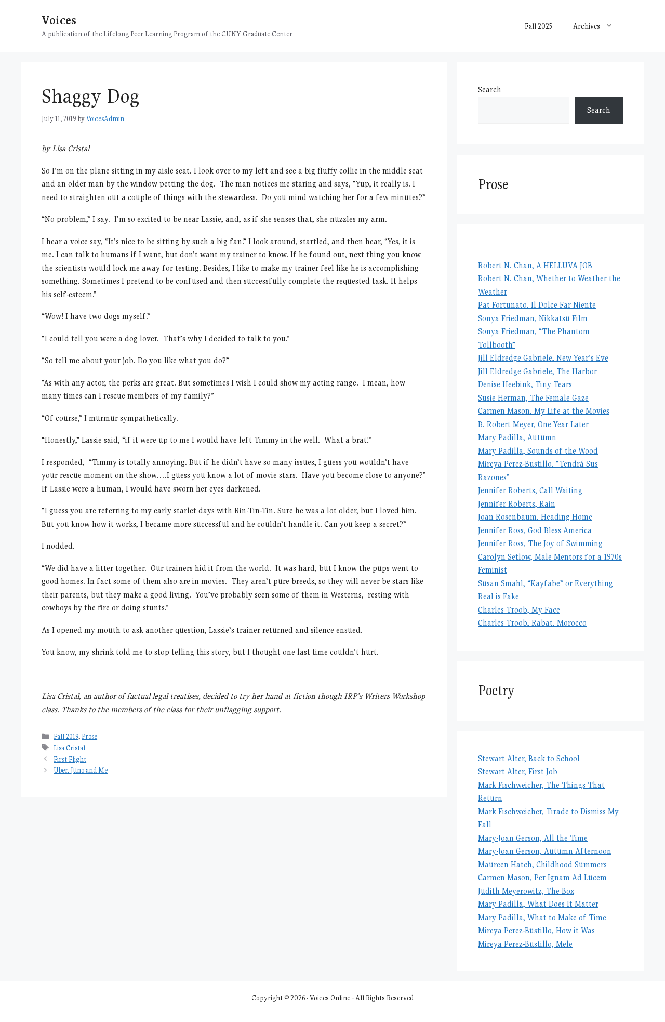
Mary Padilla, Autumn (517, 437)
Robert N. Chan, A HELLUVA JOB (535, 265)
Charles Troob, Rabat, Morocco (532, 623)
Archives (586, 26)
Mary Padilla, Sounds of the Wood (538, 451)
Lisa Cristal (69, 748)
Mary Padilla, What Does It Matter (538, 904)
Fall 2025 (538, 26)
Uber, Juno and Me (81, 770)
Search (489, 90)
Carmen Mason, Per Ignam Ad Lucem (542, 877)
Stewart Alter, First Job (517, 771)
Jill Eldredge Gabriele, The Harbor (537, 371)
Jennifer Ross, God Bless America (535, 530)
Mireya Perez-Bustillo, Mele (525, 944)
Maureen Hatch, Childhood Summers (542, 864)
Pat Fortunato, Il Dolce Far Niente (537, 305)
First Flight (70, 759)
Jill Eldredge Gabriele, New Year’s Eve (543, 358)
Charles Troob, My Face (519, 610)
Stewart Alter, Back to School (529, 758)
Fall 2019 (66, 736)
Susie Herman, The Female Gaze (533, 398)
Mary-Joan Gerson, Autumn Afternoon (544, 851)
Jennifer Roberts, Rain (516, 504)
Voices (59, 20)
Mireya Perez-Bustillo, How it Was (536, 930)
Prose (89, 736)
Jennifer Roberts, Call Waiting (530, 490)
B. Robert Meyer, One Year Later (533, 424)
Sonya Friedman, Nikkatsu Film (533, 318)
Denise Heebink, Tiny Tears (525, 384)
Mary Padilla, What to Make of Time (542, 917)
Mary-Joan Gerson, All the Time (533, 838)
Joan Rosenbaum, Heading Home (535, 517)
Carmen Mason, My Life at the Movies (543, 411)
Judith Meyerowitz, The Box (526, 891)
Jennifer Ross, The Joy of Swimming (540, 543)
